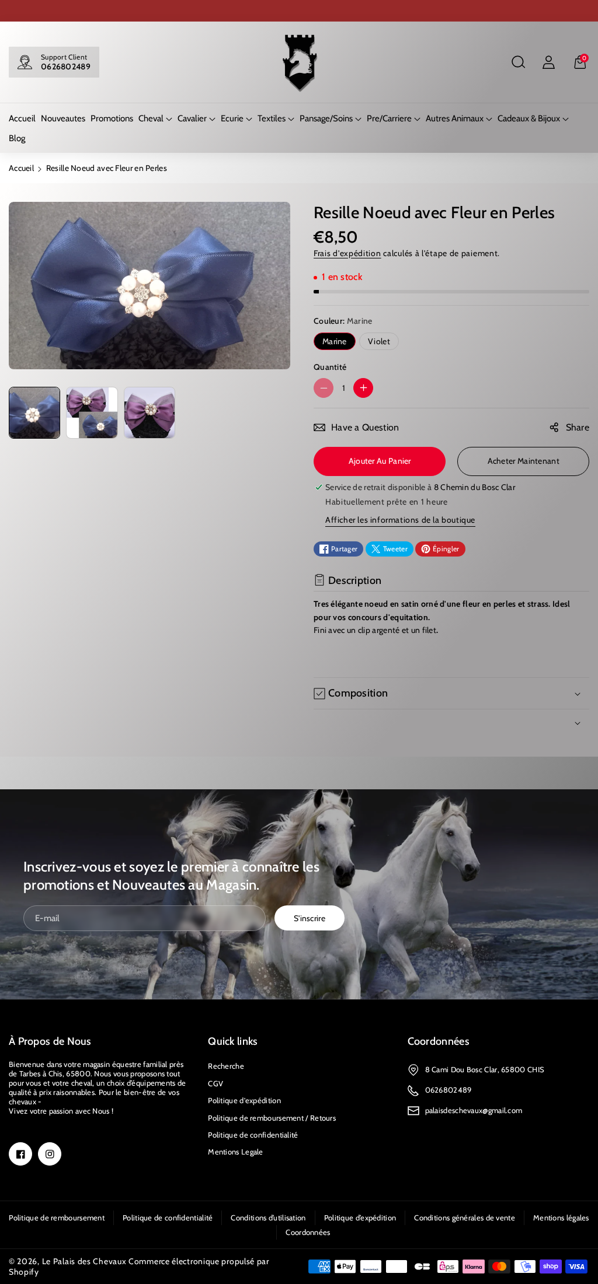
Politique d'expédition (244, 1100)
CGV (215, 1083)
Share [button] (578, 427)
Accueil (21, 168)
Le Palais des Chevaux (84, 1261)
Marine (334, 341)
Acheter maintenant (523, 461)
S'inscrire (309, 918)
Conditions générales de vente (464, 1217)
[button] (518, 62)
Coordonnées (439, 1041)
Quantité (330, 367)
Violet (379, 341)
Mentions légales (561, 1217)
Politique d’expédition (360, 1217)
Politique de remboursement (57, 1217)
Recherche (226, 1065)
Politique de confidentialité (253, 1134)
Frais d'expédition (347, 253)
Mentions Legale (235, 1151)
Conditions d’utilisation (268, 1217)
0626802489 (66, 66)
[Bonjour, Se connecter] (548, 62)
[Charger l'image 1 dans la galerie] (34, 412)
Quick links (233, 1041)
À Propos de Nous (50, 1041)
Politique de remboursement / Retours (272, 1117)
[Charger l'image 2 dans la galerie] (91, 412)
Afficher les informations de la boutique (400, 520)
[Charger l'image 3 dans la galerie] (149, 412)
